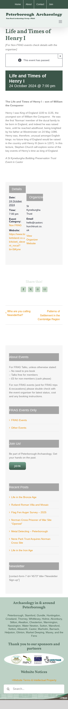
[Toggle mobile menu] (61, 22)
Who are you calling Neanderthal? (18, 313)
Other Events (18, 427)
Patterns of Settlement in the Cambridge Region (49, 315)
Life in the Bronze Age (23, 497)
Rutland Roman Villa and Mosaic (30, 504)
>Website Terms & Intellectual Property (34, 680)
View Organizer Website (32, 239)
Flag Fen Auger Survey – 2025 (28, 512)
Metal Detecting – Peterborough (29, 531)
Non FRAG (15, 225)
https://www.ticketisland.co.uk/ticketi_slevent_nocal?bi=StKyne (17, 242)
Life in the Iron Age (22, 550)
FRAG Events (19, 420)
